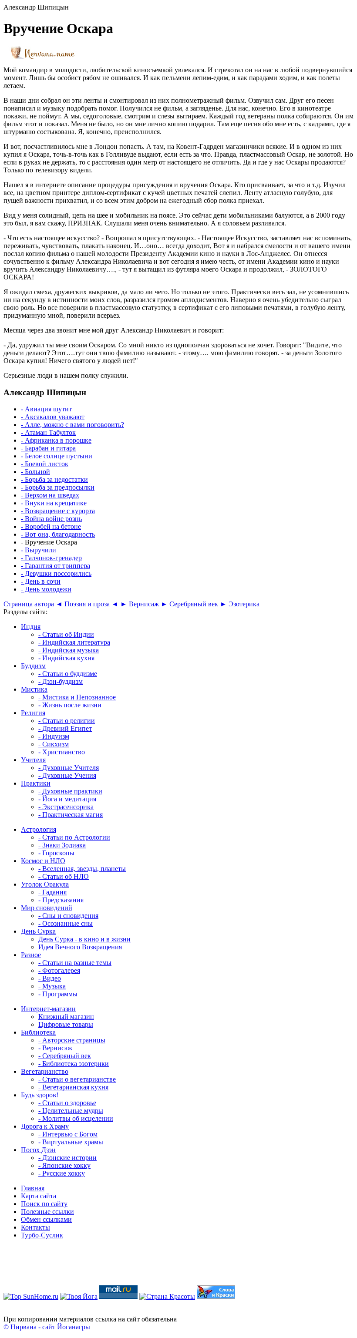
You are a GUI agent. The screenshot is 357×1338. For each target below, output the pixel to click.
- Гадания (52, 892)
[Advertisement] (178, 1265)
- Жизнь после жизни (69, 705)
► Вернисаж (139, 604)
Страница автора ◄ (33, 604)
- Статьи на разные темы (74, 962)
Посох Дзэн (38, 1149)
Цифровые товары (65, 1024)
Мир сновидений (46, 907)
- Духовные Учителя (68, 767)
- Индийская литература (74, 642)
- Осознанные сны (65, 923)
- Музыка (52, 986)
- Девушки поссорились (56, 573)
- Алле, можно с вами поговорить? (72, 424)
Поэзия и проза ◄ (91, 604)
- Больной (35, 471)
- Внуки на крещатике (54, 503)
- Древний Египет (65, 728)
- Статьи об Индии (66, 634)
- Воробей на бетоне (51, 526)
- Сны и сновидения (68, 915)
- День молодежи (46, 589)
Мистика (34, 689)
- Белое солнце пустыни (56, 456)
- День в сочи (41, 581)
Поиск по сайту (44, 1203)
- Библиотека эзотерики (73, 1063)
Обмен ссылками (46, 1219)
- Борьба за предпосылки (57, 487)
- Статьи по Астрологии (74, 837)
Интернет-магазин (48, 1008)
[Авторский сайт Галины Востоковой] (216, 1296)
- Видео (49, 978)
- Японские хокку (64, 1165)
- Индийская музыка (68, 650)
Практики (36, 783)
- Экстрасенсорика (66, 806)
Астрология (38, 829)
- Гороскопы (56, 853)
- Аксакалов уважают (52, 416)
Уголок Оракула (45, 884)
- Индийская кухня (66, 658)
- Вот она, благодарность (58, 534)
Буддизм (33, 665)
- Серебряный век (64, 1055)
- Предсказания (61, 900)
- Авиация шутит (46, 409)
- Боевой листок (44, 463)
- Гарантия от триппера (55, 565)
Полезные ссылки (47, 1211)
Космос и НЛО (43, 860)
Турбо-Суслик (42, 1235)
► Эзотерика (239, 604)
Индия (30, 626)
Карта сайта (38, 1196)
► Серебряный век (189, 604)
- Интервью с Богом (68, 1134)
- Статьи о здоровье (67, 1102)
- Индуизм (53, 736)
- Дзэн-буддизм (60, 681)
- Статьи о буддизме (67, 673)
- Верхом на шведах (50, 495)
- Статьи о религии (66, 720)
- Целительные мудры (70, 1110)
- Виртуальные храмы (70, 1142)
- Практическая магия (70, 814)
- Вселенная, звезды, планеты (82, 868)
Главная (32, 1188)
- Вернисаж (55, 1048)
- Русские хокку (61, 1173)
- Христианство (61, 752)
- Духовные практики (70, 791)
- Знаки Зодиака (62, 845)
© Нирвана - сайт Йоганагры (46, 1327)
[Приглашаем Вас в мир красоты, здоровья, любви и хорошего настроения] (167, 1296)
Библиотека (38, 1032)
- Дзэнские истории (67, 1157)
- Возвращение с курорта (58, 510)
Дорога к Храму (45, 1126)
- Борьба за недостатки (54, 479)
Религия (33, 712)
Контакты (35, 1227)
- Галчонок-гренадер (51, 557)
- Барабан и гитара (48, 448)
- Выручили (38, 550)
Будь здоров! (39, 1095)
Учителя (33, 759)
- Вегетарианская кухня (73, 1087)
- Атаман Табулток (48, 432)
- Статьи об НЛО (63, 876)
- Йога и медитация (67, 799)
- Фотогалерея (59, 970)
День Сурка (38, 931)
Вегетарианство (44, 1071)
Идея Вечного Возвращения (80, 947)
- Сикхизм (53, 744)
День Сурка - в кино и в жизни (84, 939)
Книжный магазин (66, 1016)
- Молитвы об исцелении (75, 1118)
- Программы (57, 994)
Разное (31, 954)
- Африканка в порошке (56, 440)
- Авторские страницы (71, 1040)
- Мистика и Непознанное (77, 697)
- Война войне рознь (51, 518)
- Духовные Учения (67, 775)
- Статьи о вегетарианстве (77, 1079)
